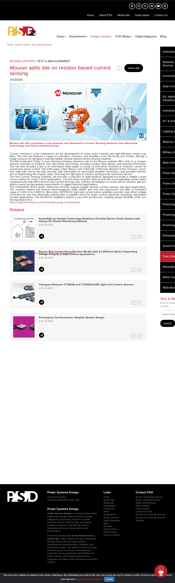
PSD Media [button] (123, 36)
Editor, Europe (143, 506)
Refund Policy (110, 532)
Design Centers (22, 45)
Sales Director (143, 509)
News (106, 511)
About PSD (109, 500)
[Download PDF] (119, 68)
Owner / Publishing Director (149, 497)
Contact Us (109, 509)
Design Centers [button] (100, 36)
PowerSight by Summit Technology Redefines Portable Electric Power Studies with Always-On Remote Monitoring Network (89, 220)
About (105, 15)
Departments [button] (77, 36)
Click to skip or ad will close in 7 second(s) (54, 253)
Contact (161, 15)
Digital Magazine (146, 36)
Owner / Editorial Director (148, 500)
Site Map (108, 526)
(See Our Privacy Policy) (89, 579)
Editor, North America (146, 503)
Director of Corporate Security (150, 514)
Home (90, 15)
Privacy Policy (110, 529)
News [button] (60, 36)
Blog (163, 36)
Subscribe (134, 68)
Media (123, 15)
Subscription (142, 15)
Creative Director (144, 511)
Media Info (109, 503)
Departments (110, 514)
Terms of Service (112, 535)
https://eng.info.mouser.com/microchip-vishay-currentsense (45, 202)
